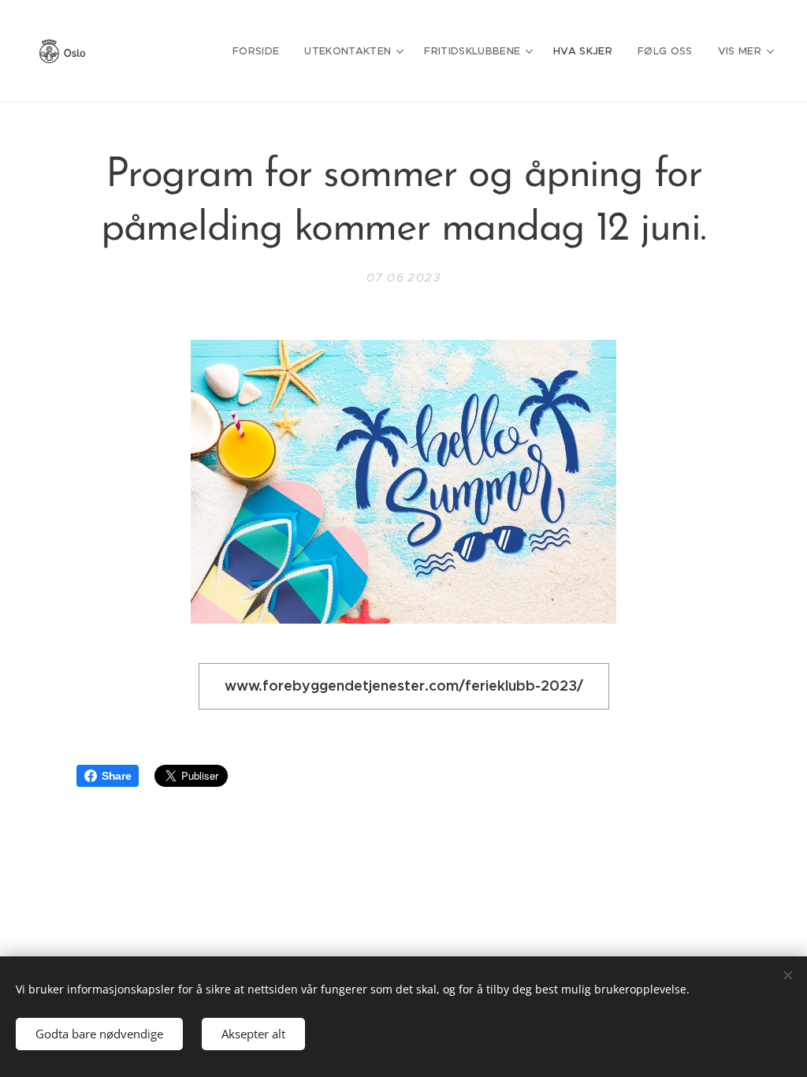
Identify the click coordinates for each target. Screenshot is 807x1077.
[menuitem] (260, 51)
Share (116, 776)
